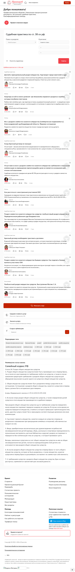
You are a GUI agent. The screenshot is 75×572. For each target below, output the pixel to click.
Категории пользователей (14, 512)
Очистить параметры (16, 61)
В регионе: (42, 39)
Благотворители (55, 488)
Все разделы (9, 505)
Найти (63, 61)
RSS (8, 555)
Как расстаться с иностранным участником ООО (22, 192)
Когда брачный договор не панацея (17, 144)
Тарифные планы (11, 522)
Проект (7, 478)
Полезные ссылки (56, 509)
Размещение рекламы (57, 481)
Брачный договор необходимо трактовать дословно (23, 238)
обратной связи (58, 528)
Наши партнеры (10, 502)
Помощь (8, 509)
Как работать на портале (14, 518)
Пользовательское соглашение (11, 494)
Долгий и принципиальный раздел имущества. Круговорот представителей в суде (35, 75)
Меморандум (9, 499)
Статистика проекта (12, 490)
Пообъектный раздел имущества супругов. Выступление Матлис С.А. (30, 284)
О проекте (8, 481)
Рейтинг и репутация (12, 515)
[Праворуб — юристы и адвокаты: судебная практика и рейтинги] (15, 3)
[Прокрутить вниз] (72, 570)
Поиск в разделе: (12, 39)
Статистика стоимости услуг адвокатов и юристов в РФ (59, 514)
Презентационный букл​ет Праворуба (14, 486)
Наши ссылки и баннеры (58, 485)
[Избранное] (70, 71)
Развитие (52, 478)
